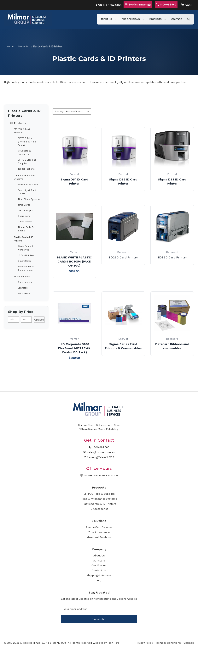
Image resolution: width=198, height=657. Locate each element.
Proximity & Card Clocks (27, 192)
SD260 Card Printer (123, 257)
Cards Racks (25, 221)
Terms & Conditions (168, 642)
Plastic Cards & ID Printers (23, 239)
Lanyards (23, 287)
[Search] (189, 19)
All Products (17, 123)
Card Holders (25, 282)
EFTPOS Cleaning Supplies (27, 161)
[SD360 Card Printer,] (172, 226)
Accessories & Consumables (26, 268)
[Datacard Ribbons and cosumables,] (172, 313)
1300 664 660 (101, 447)
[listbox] (78, 111)
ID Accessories (22, 276)
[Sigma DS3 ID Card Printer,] (172, 148)
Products (155, 19)
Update (39, 319)
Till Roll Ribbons (26, 169)
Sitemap (188, 642)
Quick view (74, 164)
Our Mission (99, 565)
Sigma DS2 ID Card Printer (123, 181)
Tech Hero (113, 642)
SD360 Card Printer (172, 257)
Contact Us (99, 570)
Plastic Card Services (99, 527)
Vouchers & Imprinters (24, 152)
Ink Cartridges (25, 210)
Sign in (100, 4)
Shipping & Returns (99, 575)
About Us (107, 19)
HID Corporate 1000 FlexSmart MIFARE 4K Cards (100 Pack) (74, 348)
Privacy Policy (144, 642)
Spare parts (24, 216)
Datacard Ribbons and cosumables (172, 346)
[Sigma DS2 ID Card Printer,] (123, 148)
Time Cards (24, 204)
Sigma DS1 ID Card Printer (74, 181)
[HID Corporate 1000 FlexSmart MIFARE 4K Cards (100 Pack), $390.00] (74, 313)
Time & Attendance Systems (24, 177)
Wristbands (24, 293)
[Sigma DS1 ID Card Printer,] (74, 148)
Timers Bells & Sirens (26, 229)
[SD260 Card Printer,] (123, 226)
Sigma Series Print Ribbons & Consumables (123, 346)
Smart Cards (25, 261)
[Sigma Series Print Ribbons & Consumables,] (123, 313)
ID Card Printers (26, 255)
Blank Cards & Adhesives (26, 248)
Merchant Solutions (99, 537)
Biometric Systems (28, 184)
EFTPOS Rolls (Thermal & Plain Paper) (27, 141)
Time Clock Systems (29, 199)
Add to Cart (74, 242)
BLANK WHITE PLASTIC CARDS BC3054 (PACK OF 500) (74, 261)
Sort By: (59, 111)
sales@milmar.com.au (101, 452)
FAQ (99, 580)
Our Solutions (131, 19)
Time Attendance (99, 532)
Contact (176, 19)
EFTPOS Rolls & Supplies (22, 131)
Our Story (99, 560)
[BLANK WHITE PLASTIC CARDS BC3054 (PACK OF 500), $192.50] (74, 226)
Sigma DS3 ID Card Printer (172, 181)
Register (115, 4)
